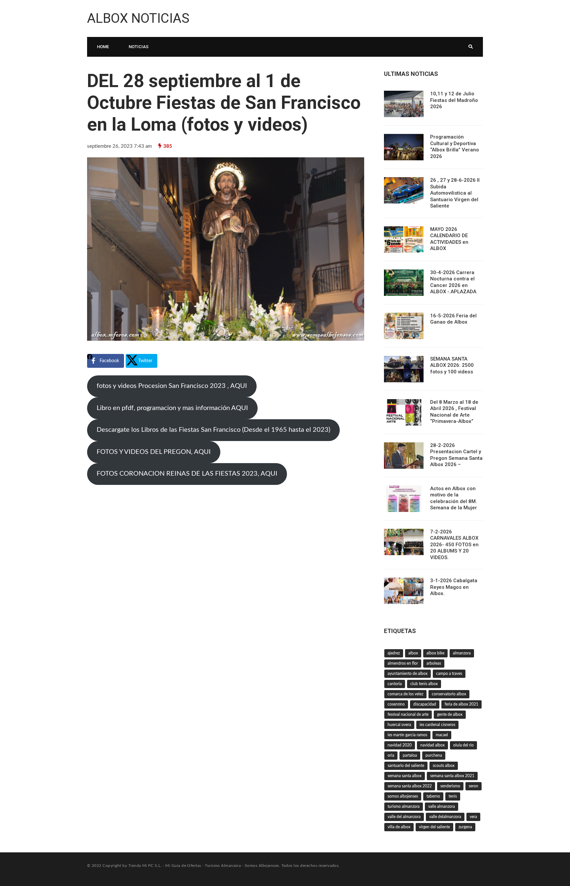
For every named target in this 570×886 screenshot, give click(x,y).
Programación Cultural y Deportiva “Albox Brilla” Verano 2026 (454, 146)
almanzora (462, 653)
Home (103, 46)
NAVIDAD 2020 (400, 745)
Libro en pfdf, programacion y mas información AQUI (172, 408)
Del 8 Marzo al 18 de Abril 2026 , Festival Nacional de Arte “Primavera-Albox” (454, 412)
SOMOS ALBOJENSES (403, 796)
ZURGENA (465, 827)
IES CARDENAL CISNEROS (437, 725)
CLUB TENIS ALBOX (424, 684)
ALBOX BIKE (435, 653)
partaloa (410, 755)
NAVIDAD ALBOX (432, 745)
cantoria (395, 684)
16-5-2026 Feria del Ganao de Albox (453, 319)
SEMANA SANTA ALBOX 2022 (410, 786)
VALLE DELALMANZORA (445, 817)
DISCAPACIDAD (424, 704)
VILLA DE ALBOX (399, 827)
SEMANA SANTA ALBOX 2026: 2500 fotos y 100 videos (452, 365)
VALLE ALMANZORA (441, 806)
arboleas (434, 663)
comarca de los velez (405, 694)
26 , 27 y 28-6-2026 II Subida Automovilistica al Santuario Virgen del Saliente (455, 193)
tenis (453, 796)
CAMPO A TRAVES (449, 674)
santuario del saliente (406, 766)
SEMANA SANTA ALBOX (405, 776)
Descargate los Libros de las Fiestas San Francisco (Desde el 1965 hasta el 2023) (213, 430)
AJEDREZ (394, 653)
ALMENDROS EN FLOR (403, 663)
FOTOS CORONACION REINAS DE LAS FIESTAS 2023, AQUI (187, 473)
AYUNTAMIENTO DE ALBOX (408, 674)
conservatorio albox (449, 694)
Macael (442, 735)
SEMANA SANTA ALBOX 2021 (452, 776)
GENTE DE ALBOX (449, 714)
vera (473, 817)
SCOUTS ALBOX (444, 766)
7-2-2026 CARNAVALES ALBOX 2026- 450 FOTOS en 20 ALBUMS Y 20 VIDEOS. (454, 544)
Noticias (138, 46)
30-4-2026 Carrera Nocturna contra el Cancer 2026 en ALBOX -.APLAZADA (453, 282)
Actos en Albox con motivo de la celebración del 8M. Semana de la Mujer (453, 498)
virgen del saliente (434, 827)
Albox (413, 653)
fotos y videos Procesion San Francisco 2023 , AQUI (172, 386)
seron (473, 786)
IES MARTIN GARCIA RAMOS (407, 735)
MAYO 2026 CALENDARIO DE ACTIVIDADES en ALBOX (449, 239)
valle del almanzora (404, 817)
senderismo (450, 786)
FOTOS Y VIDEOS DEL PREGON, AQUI (154, 452)
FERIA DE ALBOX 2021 (461, 704)
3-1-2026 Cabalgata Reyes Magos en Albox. (453, 587)
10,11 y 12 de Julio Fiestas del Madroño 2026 (454, 100)
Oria (391, 755)
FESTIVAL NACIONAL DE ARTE (408, 714)
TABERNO (433, 796)
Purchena (434, 755)
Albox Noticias (138, 18)
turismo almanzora (404, 806)
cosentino (396, 704)
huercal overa (399, 725)
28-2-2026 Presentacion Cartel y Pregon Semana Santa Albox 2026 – (456, 455)
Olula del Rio (463, 745)
